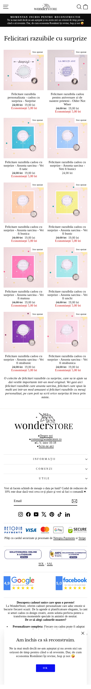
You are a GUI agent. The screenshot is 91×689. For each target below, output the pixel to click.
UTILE (44, 478)
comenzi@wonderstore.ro (46, 439)
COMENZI (44, 469)
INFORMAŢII (44, 459)
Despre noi (46, 435)
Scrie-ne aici (46, 446)
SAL (50, 563)
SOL (41, 563)
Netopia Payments (64, 538)
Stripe (82, 538)
